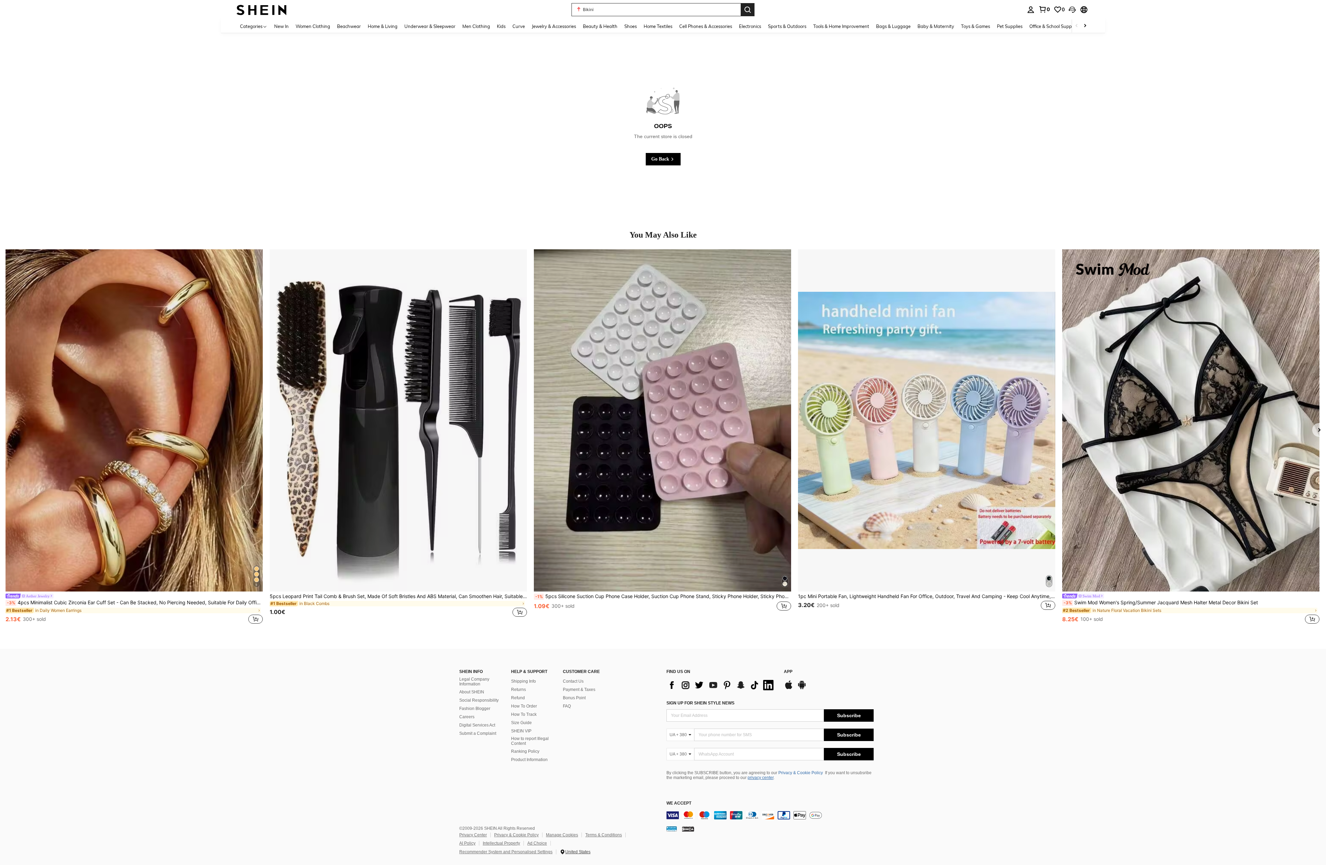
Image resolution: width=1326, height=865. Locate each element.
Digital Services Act (477, 725)
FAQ (567, 706)
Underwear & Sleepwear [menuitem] (429, 26)
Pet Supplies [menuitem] (1009, 26)
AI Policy (467, 843)
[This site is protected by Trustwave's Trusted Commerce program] (671, 828)
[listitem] (134, 437)
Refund (518, 697)
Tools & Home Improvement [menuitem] (841, 26)
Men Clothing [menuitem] (476, 26)
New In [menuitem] (281, 26)
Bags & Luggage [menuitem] (893, 26)
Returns (518, 689)
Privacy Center (473, 835)
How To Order (524, 706)
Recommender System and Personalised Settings (505, 851)
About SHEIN (471, 692)
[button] (1072, 10)
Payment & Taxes (579, 689)
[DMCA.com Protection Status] (688, 828)
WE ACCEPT (678, 803)
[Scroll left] (1076, 26)
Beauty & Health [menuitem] (600, 26)
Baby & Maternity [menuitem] (935, 26)
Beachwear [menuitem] (349, 26)
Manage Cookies (562, 835)
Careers (466, 716)
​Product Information (529, 759)
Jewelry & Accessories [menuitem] (554, 26)
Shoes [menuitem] (630, 26)
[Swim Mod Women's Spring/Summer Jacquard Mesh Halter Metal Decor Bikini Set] (1190, 420)
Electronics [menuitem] (750, 26)
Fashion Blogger (474, 708)
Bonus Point (574, 697)
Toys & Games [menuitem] (975, 26)
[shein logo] (262, 9)
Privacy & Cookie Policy (800, 772)
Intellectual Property (501, 843)
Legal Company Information (474, 681)
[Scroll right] (1085, 26)
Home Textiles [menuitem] (658, 26)
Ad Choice (537, 843)
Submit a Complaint (477, 733)
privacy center (761, 777)
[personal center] (1031, 10)
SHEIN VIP (521, 731)
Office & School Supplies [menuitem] (1053, 26)
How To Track (524, 714)
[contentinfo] (770, 815)
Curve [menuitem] (518, 26)
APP (788, 672)
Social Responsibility (479, 700)
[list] (721, 685)
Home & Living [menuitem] (382, 26)
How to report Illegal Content (530, 741)
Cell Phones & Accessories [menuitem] (705, 26)
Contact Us (573, 681)
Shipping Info (523, 681)
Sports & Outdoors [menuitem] (787, 26)
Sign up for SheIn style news (700, 703)
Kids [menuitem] (501, 26)
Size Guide (521, 722)
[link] (1044, 9)
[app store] (789, 688)
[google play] (802, 688)
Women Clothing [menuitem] (313, 26)
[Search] (748, 9)
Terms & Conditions (603, 835)
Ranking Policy (525, 751)
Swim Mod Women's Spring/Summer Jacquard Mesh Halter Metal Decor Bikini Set (1161, 602)
